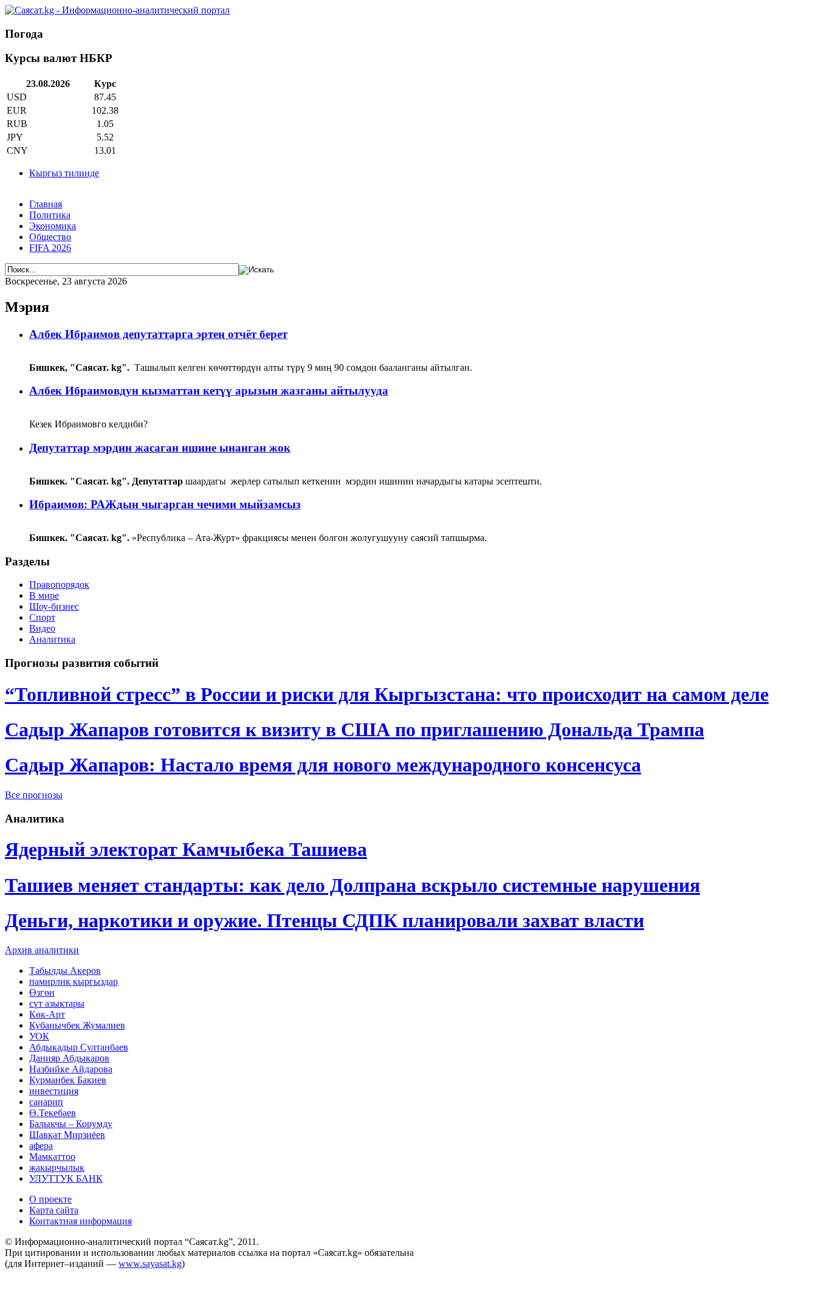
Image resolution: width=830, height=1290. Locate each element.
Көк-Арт (47, 1014)
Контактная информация (80, 1221)
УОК (39, 1036)
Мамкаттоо (52, 1156)
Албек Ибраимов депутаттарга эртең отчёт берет (158, 334)
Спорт (42, 617)
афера (41, 1145)
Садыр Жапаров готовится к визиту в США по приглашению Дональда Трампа (354, 729)
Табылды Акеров (65, 970)
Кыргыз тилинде (64, 173)
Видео (42, 628)
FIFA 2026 (50, 248)
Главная (45, 204)
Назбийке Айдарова (70, 1069)
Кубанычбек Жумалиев (77, 1025)
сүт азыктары (56, 1003)
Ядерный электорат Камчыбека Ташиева (186, 849)
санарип (46, 1102)
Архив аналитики (42, 950)
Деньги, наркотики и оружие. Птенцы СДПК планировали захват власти (324, 920)
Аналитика (52, 639)
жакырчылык (56, 1167)
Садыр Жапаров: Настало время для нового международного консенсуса (323, 765)
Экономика (52, 226)
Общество (50, 237)
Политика (49, 215)
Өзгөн (42, 992)
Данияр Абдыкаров (69, 1058)
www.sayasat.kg (150, 1263)
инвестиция (53, 1091)
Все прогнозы (34, 795)
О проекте (50, 1199)
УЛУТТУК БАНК (66, 1178)
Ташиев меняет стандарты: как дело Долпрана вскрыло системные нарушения (352, 885)
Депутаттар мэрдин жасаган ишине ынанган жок (159, 447)
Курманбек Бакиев (67, 1080)
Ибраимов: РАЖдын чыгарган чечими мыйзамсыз (165, 504)
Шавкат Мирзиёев (67, 1135)
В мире (44, 595)
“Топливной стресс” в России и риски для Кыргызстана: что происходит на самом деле (387, 694)
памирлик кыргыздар (73, 981)
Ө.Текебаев (52, 1113)
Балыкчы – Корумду (70, 1124)
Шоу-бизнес (54, 606)
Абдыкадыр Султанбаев (78, 1047)
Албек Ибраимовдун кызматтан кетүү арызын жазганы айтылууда (208, 390)
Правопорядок (59, 584)
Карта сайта (53, 1210)
